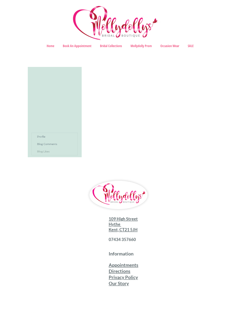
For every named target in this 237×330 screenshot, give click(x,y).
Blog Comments (47, 144)
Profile (41, 136)
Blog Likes (43, 151)
